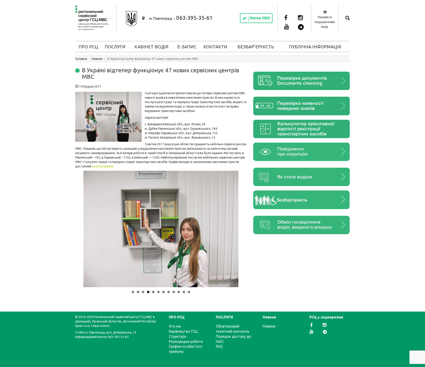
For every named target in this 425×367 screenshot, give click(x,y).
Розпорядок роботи (186, 341)
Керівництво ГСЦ (183, 331)
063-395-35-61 (194, 18)
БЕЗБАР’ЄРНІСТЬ (256, 46)
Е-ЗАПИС (186, 46)
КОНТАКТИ (215, 46)
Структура (177, 336)
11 (184, 292)
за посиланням (102, 166)
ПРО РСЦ (88, 46)
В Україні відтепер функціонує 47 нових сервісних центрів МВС (160, 73)
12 (189, 292)
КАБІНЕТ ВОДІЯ (151, 46)
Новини (97, 59)
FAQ (219, 346)
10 (179, 292)
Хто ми (175, 326)
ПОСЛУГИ (115, 46)
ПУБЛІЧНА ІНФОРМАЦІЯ (315, 46)
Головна (81, 59)
